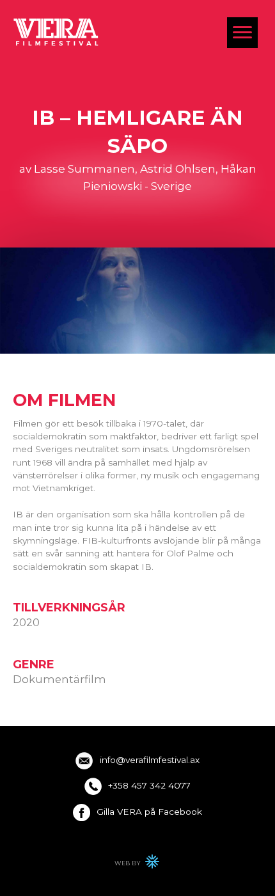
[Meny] (242, 32)
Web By (137, 864)
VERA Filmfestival (56, 31)
